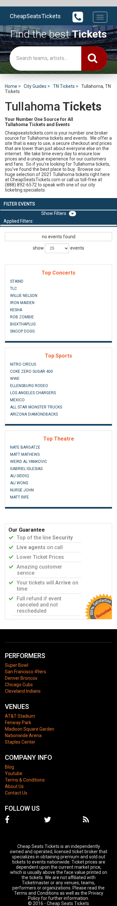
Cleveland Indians (23, 691)
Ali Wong (19, 483)
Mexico (17, 400)
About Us (14, 786)
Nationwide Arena (23, 735)
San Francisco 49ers (25, 671)
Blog (9, 767)
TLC (13, 288)
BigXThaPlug (23, 324)
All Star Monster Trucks (36, 407)
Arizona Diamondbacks (34, 414)
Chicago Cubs (19, 684)
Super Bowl (16, 665)
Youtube (13, 773)
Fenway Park (18, 722)
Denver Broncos (21, 678)
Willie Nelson (23, 295)
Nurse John (22, 490)
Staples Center (20, 742)
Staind (16, 281)
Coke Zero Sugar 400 (31, 371)
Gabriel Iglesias (26, 468)
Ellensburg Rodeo (29, 385)
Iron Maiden (22, 302)
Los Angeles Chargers (33, 393)
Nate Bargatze (25, 447)
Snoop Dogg (22, 331)
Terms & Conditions (25, 779)
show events (58, 248)
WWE (15, 378)
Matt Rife (19, 497)
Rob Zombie (22, 317)
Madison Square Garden (29, 729)
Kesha (16, 310)
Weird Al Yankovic (28, 461)
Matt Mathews (25, 454)
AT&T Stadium (20, 716)
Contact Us (16, 792)
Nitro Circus (23, 364)
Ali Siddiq (19, 476)
